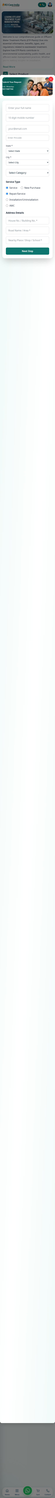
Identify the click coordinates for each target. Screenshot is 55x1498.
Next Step (27, 251)
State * (9, 145)
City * (8, 157)
